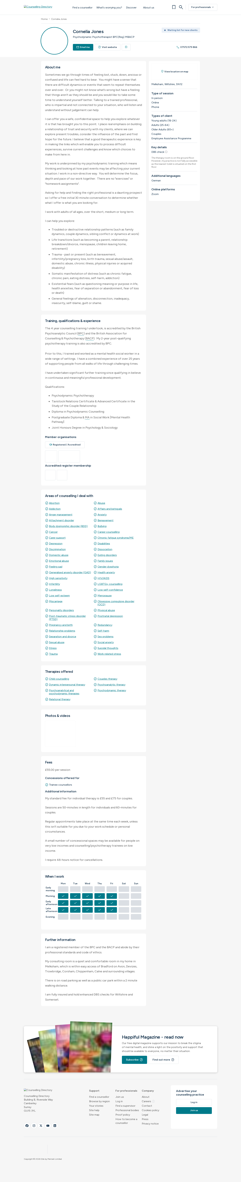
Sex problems (105, 636)
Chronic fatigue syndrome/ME (116, 537)
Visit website (107, 47)
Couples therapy (107, 678)
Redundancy (105, 625)
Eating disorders (107, 555)
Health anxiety (106, 572)
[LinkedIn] (55, 1125)
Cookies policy (150, 1110)
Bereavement (105, 520)
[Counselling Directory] (45, 7)
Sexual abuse (56, 642)
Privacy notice (150, 1123)
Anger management (60, 514)
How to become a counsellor (126, 1121)
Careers (148, 1101)
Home (44, 19)
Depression (55, 543)
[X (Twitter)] (41, 1125)
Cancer (53, 532)
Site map (94, 1114)
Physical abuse (106, 610)
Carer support (57, 537)
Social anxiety (106, 642)
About (145, 1096)
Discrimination (57, 549)
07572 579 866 (186, 47)
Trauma (53, 653)
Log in (119, 1101)
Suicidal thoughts (108, 648)
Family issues (105, 560)
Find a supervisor (125, 1105)
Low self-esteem (59, 595)
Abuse (101, 503)
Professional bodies (127, 1110)
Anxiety (102, 514)
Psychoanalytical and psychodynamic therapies (64, 692)
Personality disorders (61, 610)
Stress (53, 648)
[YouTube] (48, 1125)
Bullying (102, 526)
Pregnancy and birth (61, 625)
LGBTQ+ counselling (110, 584)
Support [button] (94, 1090)
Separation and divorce (62, 636)
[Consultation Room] (60, 734)
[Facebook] (27, 1125)
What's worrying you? (109, 7)
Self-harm (103, 630)
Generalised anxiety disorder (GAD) (70, 572)
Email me (83, 47)
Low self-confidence (110, 589)
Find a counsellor (82, 7)
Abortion (54, 503)
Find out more (163, 1060)
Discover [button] (131, 7)
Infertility (54, 584)
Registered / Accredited (65, 444)
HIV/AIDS (103, 578)
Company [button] (148, 1090)
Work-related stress (109, 653)
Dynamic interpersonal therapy (67, 684)
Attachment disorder (61, 520)
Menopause (105, 595)
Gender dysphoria (108, 566)
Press (145, 1119)
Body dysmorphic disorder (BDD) (68, 526)
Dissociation (105, 549)
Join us (119, 1096)
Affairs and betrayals (110, 508)
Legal (145, 1114)
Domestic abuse (58, 555)
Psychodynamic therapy (112, 690)
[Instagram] (34, 1125)
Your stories (96, 1105)
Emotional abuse (59, 560)
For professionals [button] (126, 1090)
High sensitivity (58, 578)
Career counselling (109, 532)
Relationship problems (62, 630)
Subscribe (134, 1060)
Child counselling (59, 678)
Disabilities (104, 543)
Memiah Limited (55, 1159)
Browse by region (99, 1101)
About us (148, 7)
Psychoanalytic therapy (111, 684)
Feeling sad (55, 566)
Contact (147, 1105)
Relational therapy (59, 699)
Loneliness (55, 589)
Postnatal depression (110, 616)
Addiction (55, 508)
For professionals (202, 7)
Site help (94, 1110)
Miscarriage (55, 601)
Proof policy (122, 1114)
